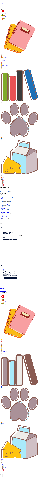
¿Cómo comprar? (2, 288)
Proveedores (2, 3)
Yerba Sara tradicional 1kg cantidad (6, 213)
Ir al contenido (1, 0)
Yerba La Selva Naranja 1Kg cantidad (6, 201)
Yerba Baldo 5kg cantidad (5, 209)
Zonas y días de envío (3, 291)
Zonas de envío (2, 2)
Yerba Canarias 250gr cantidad (6, 205)
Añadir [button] (1, 198)
